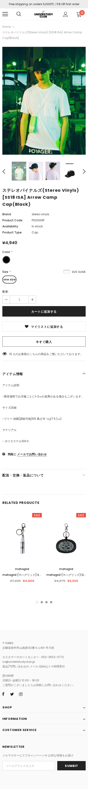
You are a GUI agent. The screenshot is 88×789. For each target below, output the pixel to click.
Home (6, 27)
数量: (5, 292)
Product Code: (12, 220)
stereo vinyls (40, 214)
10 (10, 354)
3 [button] (46, 602)
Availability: (10, 226)
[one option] (22, 589)
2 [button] (42, 602)
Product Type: (12, 232)
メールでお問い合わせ (32, 454)
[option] (44, 101)
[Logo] (43, 13)
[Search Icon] (18, 14)
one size (9, 279)
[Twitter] (12, 694)
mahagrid (22, 569)
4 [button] (51, 602)
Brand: (6, 214)
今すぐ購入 (44, 342)
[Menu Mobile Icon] (5, 14)
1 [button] (37, 602)
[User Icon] (65, 14)
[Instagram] (20, 694)
